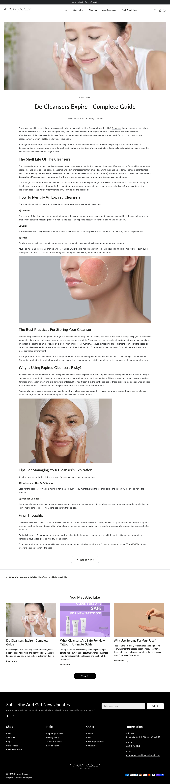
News (87, 97)
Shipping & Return (54, 734)
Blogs (9, 741)
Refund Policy (52, 746)
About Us (10, 737)
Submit (155, 706)
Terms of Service (54, 741)
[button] (153, 10)
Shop (8, 734)
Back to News (87, 559)
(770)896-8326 (133, 746)
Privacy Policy (53, 737)
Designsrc (28, 778)
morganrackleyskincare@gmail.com (143, 755)
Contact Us (91, 746)
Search (89, 734)
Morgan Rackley (21, 774)
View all (85, 676)
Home (81, 97)
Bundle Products (14, 750)
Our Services (12, 746)
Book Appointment (95, 741)
